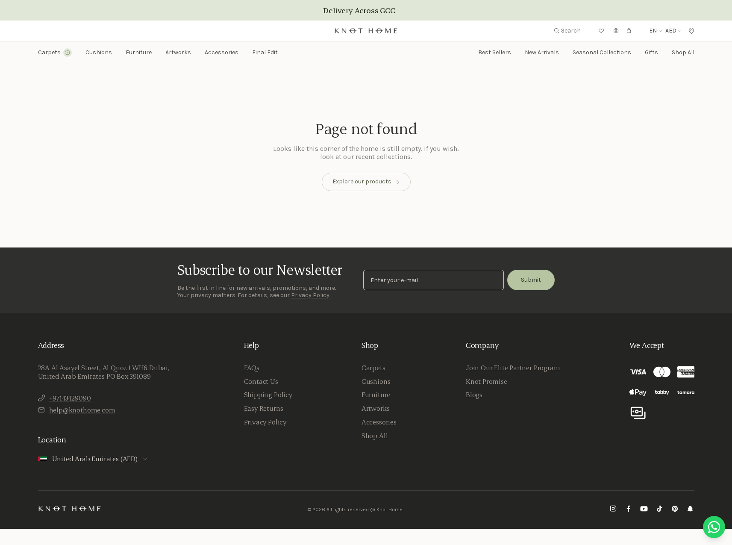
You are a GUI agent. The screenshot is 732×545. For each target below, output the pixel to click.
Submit (531, 279)
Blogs (474, 394)
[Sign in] (616, 31)
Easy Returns (263, 408)
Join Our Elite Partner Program (513, 367)
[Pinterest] (674, 509)
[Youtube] (644, 509)
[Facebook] (628, 509)
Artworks (178, 52)
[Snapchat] (690, 509)
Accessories (379, 422)
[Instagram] (613, 509)
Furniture (376, 394)
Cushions (376, 381)
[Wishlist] (601, 30)
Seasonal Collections (602, 52)
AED (670, 30)
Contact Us (261, 381)
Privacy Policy (310, 295)
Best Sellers (494, 52)
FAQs (251, 367)
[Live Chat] (714, 527)
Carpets (373, 367)
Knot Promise (486, 381)
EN (653, 30)
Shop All (683, 52)
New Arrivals (542, 52)
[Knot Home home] (70, 508)
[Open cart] (629, 31)
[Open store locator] (691, 31)
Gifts (651, 52)
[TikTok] (659, 509)
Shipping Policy (268, 394)
